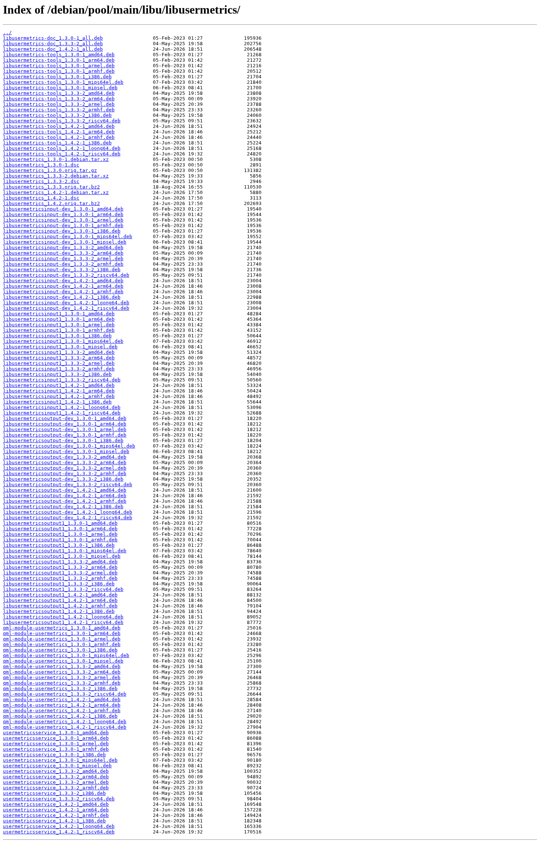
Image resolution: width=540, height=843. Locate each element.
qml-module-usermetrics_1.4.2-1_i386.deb (60, 716)
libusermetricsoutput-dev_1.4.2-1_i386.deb (63, 506)
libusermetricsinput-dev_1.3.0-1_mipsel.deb (64, 242)
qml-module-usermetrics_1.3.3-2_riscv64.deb (64, 694)
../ (7, 32)
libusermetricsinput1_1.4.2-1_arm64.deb (59, 391)
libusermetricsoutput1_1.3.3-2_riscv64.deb (63, 589)
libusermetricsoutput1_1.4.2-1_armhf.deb (60, 606)
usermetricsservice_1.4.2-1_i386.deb (54, 821)
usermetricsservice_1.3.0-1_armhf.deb (56, 749)
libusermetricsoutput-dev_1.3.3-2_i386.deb (63, 479)
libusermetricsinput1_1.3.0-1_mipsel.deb (60, 346)
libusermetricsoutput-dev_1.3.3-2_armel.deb (64, 468)
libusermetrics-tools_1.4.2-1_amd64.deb (59, 126)
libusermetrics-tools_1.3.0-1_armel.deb (59, 65)
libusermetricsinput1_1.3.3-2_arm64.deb (59, 357)
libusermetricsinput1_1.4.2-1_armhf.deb (59, 396)
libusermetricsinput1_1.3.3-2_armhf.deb (59, 369)
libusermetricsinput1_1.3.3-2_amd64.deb (59, 352)
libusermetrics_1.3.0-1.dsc (41, 165)
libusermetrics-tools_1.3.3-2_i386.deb (57, 115)
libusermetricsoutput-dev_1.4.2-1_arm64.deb (64, 495)
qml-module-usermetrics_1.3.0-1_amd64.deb (61, 628)
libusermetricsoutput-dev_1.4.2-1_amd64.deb (64, 490)
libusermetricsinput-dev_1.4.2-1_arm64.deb (63, 286)
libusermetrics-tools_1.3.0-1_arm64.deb (59, 60)
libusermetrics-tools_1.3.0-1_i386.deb (57, 76)
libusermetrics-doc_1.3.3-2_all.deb (53, 43)
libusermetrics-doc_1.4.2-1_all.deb (53, 49)
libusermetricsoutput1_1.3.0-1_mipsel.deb (61, 556)
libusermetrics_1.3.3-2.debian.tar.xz (56, 176)
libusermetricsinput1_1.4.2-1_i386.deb (57, 402)
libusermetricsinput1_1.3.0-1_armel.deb (59, 324)
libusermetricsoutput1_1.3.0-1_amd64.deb (60, 523)
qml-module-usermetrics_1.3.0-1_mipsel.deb (63, 661)
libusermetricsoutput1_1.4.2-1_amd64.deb (60, 595)
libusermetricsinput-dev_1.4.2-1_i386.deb (61, 297)
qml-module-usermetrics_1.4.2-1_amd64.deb (61, 699)
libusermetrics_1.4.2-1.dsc (41, 198)
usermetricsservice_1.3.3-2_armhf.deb (56, 787)
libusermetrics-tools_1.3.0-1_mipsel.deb (60, 87)
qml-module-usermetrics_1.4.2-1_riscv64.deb (64, 727)
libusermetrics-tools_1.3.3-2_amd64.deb (59, 93)
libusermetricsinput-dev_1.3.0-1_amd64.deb (63, 209)
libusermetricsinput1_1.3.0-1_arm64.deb (59, 319)
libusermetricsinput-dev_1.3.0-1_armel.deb (63, 220)
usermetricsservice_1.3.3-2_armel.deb (56, 782)
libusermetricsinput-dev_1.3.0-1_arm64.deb (63, 214)
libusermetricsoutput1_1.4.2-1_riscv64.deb (63, 622)
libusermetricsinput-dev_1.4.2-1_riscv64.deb (66, 308)
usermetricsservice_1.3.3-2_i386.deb (54, 793)
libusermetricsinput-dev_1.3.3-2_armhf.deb (63, 264)
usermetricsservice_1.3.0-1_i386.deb (54, 754)
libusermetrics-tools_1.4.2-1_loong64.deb (61, 148)
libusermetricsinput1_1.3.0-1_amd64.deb (59, 313)
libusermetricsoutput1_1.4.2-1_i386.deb (59, 611)
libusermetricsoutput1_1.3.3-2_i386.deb (59, 583)
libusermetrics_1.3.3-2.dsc (41, 181)
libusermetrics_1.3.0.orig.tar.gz (50, 170)
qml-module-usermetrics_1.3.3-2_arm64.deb (61, 672)
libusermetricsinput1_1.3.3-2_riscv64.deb (61, 380)
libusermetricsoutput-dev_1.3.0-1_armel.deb (64, 429)
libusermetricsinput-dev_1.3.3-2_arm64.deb (63, 253)
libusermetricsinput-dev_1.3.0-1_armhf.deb (63, 225)
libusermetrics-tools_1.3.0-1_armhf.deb (59, 71)
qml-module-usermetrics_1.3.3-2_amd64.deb (61, 666)
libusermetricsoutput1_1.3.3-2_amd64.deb (60, 561)
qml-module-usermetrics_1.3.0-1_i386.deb (60, 650)
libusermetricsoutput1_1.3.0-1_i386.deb (59, 545)
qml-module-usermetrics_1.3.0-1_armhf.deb (61, 644)
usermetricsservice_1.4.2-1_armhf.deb (56, 815)
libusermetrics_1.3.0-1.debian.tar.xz (56, 159)
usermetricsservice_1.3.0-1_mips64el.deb (60, 760)
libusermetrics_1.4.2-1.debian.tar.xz (56, 192)
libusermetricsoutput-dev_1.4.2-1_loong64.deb (67, 512)
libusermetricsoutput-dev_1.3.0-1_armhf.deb (64, 435)
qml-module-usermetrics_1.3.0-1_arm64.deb (61, 633)
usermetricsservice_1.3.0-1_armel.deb (56, 743)
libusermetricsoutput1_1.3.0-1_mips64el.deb (64, 550)
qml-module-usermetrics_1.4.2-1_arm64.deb (61, 705)
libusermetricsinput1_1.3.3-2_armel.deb (59, 363)
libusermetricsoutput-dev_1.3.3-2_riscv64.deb (67, 484)
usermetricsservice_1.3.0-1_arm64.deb (56, 738)
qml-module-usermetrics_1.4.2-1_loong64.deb (64, 721)
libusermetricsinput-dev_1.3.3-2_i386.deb (61, 269)
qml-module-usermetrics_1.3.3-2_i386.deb (60, 688)
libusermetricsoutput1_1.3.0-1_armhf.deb (60, 539)
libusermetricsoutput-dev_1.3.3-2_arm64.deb (64, 462)
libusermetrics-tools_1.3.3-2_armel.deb (59, 104)
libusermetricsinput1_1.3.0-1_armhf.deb (59, 330)
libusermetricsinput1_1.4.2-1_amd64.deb (59, 385)
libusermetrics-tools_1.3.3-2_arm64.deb (59, 98)
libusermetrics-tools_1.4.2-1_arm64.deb (59, 131)
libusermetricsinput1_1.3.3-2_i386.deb (57, 374)
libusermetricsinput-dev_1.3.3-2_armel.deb (63, 258)
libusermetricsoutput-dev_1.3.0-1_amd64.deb (64, 418)
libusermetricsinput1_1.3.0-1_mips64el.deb (63, 341)
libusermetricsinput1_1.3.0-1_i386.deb (57, 335)
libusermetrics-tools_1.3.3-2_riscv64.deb (61, 120)
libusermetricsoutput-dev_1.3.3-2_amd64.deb (64, 457)
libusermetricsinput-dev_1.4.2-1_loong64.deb (66, 302)
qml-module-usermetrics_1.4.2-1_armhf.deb (61, 710)
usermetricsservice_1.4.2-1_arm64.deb (56, 809)
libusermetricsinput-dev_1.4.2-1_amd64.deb (63, 280)
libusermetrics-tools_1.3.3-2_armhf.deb (59, 109)
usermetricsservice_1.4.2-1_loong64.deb (59, 826)
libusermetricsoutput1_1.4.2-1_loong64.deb (63, 617)
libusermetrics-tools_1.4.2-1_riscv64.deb (61, 154)
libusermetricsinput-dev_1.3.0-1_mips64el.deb (67, 236)
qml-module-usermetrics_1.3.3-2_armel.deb (61, 677)
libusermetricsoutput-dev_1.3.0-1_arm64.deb (64, 424)
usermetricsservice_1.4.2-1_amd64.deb (56, 804)
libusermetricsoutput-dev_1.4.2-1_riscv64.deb (67, 517)
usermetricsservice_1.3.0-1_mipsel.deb (57, 765)
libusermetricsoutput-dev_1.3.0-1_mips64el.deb (69, 446)
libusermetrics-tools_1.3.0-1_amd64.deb (59, 54)
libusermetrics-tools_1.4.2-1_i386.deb (57, 143)
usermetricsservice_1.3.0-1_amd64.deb (56, 732)
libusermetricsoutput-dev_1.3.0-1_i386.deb (63, 440)
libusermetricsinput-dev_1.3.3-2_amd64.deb (63, 247)
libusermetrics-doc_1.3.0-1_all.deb (53, 38)
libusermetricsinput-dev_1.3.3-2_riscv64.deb (66, 275)
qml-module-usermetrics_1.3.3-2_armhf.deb (61, 683)
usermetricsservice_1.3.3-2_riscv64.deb (59, 798)
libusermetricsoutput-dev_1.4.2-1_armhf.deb (64, 501)
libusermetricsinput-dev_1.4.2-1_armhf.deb (63, 291)
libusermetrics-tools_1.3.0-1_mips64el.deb (63, 82)
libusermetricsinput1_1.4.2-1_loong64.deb (61, 407)
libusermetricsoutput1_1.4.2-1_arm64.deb (60, 600)
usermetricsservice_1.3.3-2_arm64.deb (56, 776)
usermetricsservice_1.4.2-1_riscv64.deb (59, 832)
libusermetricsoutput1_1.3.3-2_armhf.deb (60, 578)
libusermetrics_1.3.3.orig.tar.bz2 (51, 187)
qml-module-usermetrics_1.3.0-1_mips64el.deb (66, 655)
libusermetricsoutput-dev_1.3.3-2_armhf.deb (64, 473)
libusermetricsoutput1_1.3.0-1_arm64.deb (60, 528)
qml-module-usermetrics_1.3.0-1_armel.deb (61, 639)
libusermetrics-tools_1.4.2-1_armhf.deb (59, 137)
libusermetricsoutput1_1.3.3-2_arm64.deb (60, 567)
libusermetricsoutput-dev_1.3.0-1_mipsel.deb (66, 451)
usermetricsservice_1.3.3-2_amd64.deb (56, 771)
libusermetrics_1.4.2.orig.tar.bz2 (51, 203)
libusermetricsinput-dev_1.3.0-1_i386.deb (61, 231)
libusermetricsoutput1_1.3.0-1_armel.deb (60, 534)
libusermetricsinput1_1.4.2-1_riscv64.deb (61, 413)
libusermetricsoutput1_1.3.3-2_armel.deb (60, 572)
